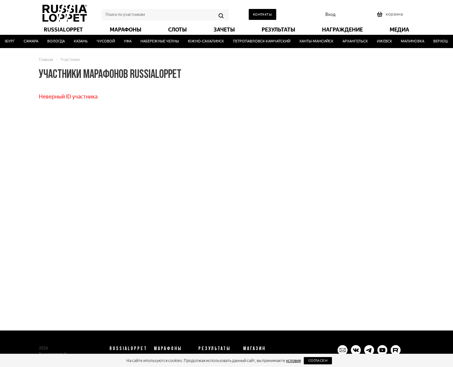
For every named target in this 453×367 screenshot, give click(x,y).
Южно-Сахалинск (204, 41)
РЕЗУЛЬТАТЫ (214, 348)
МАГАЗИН (254, 348)
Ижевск (382, 41)
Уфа (126, 41)
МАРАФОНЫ (168, 348)
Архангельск (353, 41)
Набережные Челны (158, 41)
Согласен (317, 360)
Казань (79, 41)
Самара (29, 41)
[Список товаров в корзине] (390, 16)
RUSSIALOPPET (128, 348)
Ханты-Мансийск (314, 41)
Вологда (54, 41)
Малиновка (411, 41)
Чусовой (104, 41)
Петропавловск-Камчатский (260, 41)
